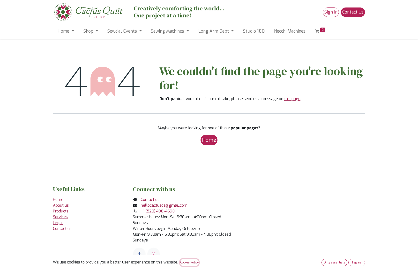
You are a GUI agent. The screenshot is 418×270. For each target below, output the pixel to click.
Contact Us (353, 12)
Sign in (330, 12)
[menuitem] (254, 31)
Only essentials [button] (334, 262)
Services (60, 216)
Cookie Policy (189, 262)
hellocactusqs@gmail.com (164, 205)
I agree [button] (356, 262)
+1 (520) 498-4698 (158, 211)
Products (60, 211)
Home (209, 140)
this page (292, 98)
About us (61, 205)
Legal (58, 222)
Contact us (62, 228)
